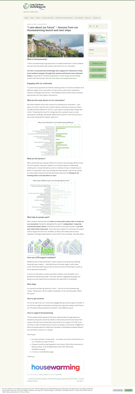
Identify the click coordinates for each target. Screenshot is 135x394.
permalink (59, 374)
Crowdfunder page (46, 352)
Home (26, 18)
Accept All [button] (128, 390)
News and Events (43, 374)
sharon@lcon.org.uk (65, 308)
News (32, 18)
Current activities (47, 18)
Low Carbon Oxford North (33, 7)
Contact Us (96, 18)
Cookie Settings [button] (118, 390)
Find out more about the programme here (60, 78)
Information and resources (64, 18)
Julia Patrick (42, 24)
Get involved (79, 18)
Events (38, 18)
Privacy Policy (24, 392)
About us (88, 18)
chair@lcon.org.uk (38, 349)
